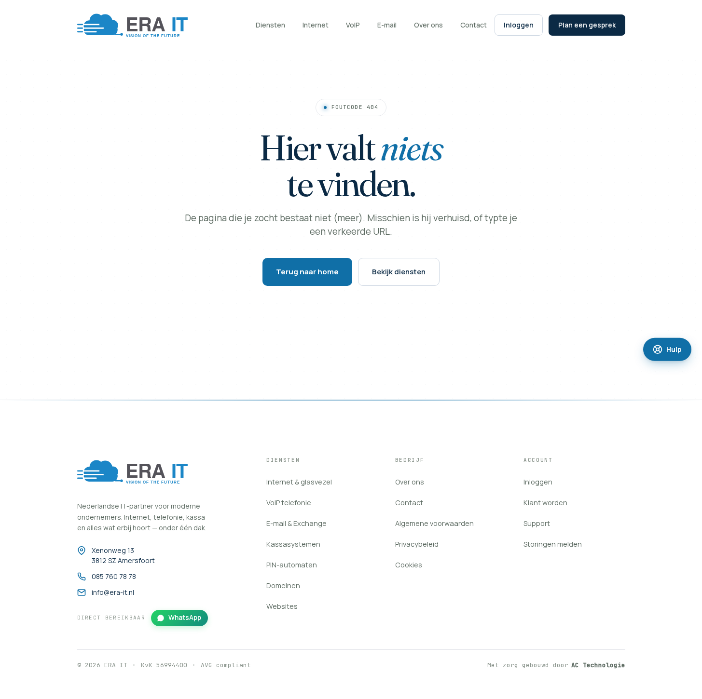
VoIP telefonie (288, 502)
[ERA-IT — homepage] (139, 471)
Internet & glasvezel (299, 481)
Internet (316, 24)
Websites (282, 606)
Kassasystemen (293, 544)
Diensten (270, 24)
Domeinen (283, 585)
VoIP (353, 24)
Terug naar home (307, 272)
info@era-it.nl (113, 592)
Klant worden (545, 502)
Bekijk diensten (399, 272)
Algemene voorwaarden (434, 523)
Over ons (428, 24)
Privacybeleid (417, 544)
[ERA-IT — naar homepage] (139, 25)
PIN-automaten (291, 564)
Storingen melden (552, 544)
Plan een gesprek (587, 24)
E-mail (387, 24)
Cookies (408, 564)
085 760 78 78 (114, 576)
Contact (473, 24)
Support (536, 523)
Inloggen (519, 24)
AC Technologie (598, 665)
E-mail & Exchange (296, 523)
